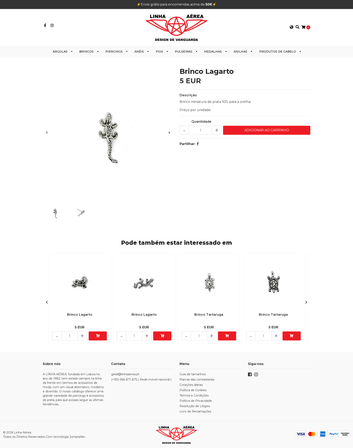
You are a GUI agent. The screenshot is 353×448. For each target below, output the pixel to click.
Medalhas (213, 51)
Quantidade (201, 122)
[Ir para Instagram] (52, 26)
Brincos (86, 51)
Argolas (60, 51)
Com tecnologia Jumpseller (65, 437)
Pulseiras (183, 51)
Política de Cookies (193, 390)
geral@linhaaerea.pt (125, 374)
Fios (159, 51)
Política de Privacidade (196, 401)
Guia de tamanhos (193, 374)
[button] (291, 27)
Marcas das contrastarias (197, 379)
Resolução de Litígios (195, 406)
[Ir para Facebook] (45, 26)
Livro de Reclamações (195, 411)
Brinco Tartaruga (208, 315)
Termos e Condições (194, 395)
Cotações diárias (191, 385)
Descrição (188, 95)
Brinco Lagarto (79, 315)
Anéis (139, 51)
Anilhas (240, 51)
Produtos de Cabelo (277, 51)
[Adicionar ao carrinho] (98, 335)
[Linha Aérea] (176, 27)
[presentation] (47, 133)
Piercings (114, 51)
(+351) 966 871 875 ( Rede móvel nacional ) (141, 379)
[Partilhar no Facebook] (198, 144)
